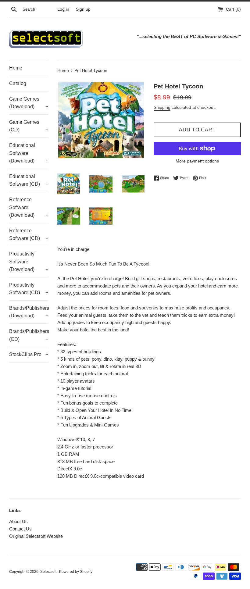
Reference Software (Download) (28, 207)
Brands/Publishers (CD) (28, 335)
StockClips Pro (28, 354)
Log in (63, 9)
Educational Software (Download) (28, 153)
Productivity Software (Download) (28, 261)
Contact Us (20, 528)
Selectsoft (48, 571)
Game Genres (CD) (28, 126)
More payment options (197, 161)
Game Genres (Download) (28, 102)
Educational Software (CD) (28, 180)
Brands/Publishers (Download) (28, 312)
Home (15, 67)
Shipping (162, 107)
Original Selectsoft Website (36, 536)
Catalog (17, 83)
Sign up (83, 9)
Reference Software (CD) (28, 234)
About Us (18, 521)
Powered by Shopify (75, 571)
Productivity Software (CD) (28, 288)
